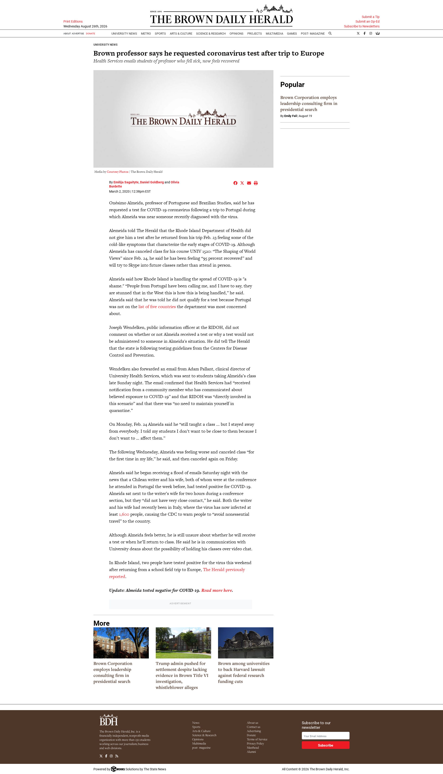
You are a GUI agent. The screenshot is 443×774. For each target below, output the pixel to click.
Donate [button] (90, 33)
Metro (146, 33)
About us (252, 722)
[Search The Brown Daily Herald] (330, 33)
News (195, 722)
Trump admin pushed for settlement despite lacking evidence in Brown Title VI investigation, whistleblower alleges (182, 675)
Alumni (251, 752)
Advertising (254, 731)
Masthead (253, 747)
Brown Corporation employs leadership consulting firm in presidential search (112, 672)
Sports (160, 33)
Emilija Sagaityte (126, 182)
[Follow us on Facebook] (106, 756)
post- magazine (201, 747)
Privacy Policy (255, 743)
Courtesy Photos (118, 172)
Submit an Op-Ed (368, 21)
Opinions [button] (236, 33)
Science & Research (211, 33)
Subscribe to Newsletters (362, 26)
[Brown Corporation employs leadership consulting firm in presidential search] (121, 642)
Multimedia (274, 33)
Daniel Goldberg (152, 182)
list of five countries (157, 307)
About (67, 33)
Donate (251, 735)
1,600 (124, 514)
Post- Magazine (313, 33)
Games (292, 33)
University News (124, 33)
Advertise (78, 33)
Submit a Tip (371, 17)
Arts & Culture (201, 731)
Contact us (253, 727)
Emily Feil (290, 116)
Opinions (198, 739)
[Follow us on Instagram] (111, 756)
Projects (254, 33)
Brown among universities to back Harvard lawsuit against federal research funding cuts (243, 672)
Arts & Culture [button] (181, 33)
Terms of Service (257, 739)
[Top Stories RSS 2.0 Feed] (116, 756)
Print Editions (73, 21)
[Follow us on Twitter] (101, 756)
